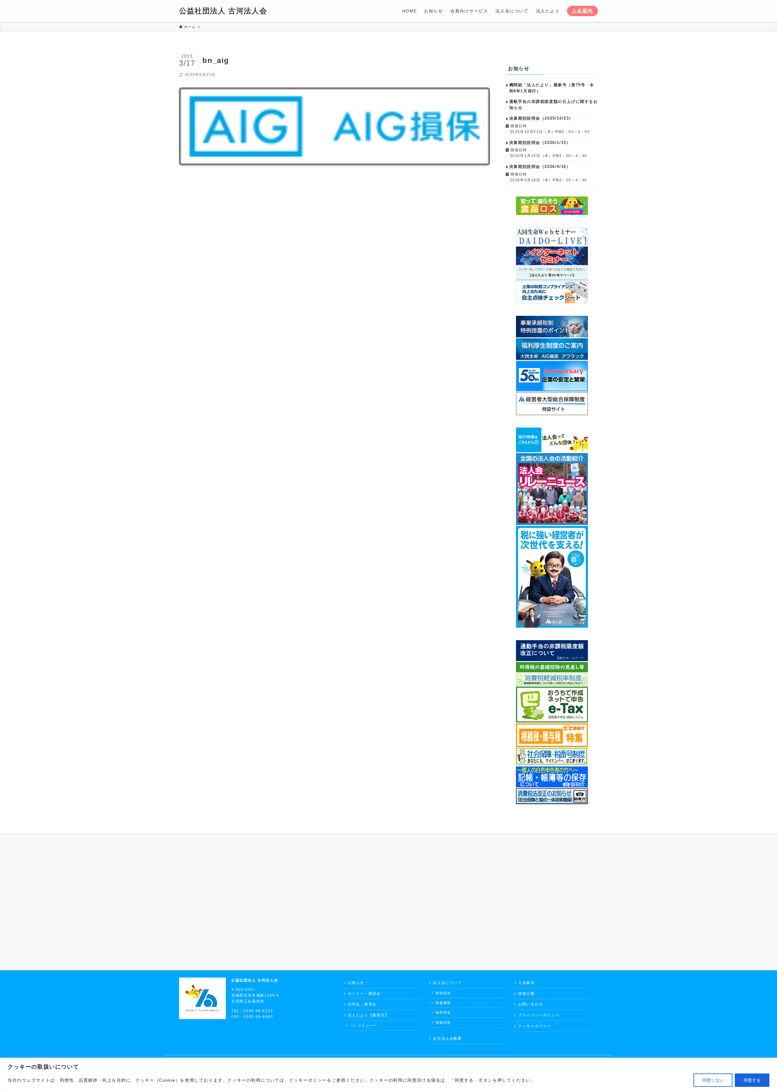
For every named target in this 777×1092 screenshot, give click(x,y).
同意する (752, 1080)
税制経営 (443, 993)
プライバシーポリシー (538, 1015)
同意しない (713, 1080)
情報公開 (526, 993)
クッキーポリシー (534, 1026)
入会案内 (582, 10)
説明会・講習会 (362, 1004)
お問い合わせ (530, 1004)
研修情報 (443, 1003)
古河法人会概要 (447, 1038)
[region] (388, 1075)
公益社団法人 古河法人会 (223, 11)
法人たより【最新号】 (368, 1015)
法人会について (447, 983)
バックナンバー (364, 1025)
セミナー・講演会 (364, 993)
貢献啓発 (443, 1022)
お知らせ (356, 983)
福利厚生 (443, 1012)
